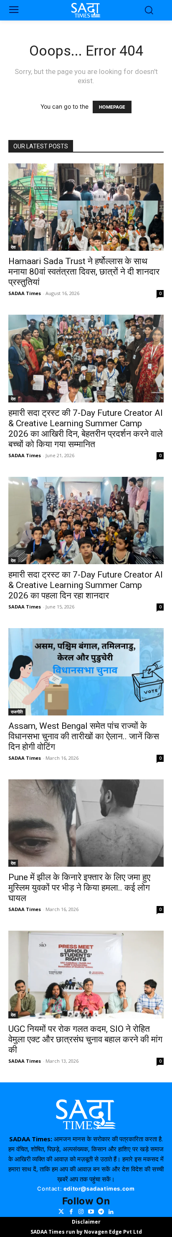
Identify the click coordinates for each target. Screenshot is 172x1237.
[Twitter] (61, 1212)
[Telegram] (101, 1212)
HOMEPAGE (112, 107)
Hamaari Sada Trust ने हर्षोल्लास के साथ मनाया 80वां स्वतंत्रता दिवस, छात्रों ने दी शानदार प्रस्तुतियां (83, 271)
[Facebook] (71, 1212)
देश (13, 247)
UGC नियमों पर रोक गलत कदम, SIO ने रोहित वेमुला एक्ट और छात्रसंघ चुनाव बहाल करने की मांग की (85, 1039)
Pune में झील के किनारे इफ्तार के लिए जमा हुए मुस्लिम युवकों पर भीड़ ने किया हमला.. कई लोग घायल (79, 887)
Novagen (96, 1231)
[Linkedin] (111, 1212)
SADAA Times (24, 293)
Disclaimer (86, 1221)
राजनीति (17, 712)
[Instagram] (81, 1212)
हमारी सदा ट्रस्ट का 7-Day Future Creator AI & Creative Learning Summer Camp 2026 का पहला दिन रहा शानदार (85, 585)
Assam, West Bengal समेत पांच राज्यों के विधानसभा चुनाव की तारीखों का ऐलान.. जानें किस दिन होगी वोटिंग (83, 736)
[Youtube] (91, 1212)
